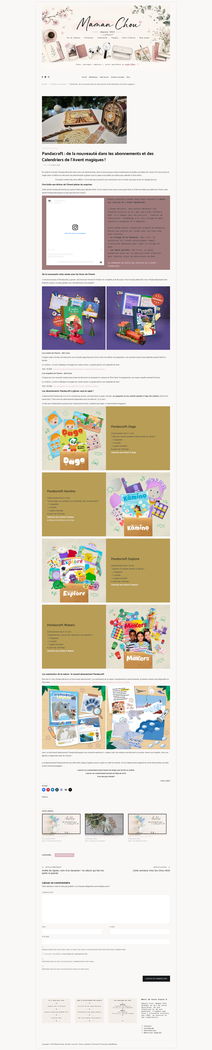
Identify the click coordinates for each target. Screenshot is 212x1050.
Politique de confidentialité (75, 954)
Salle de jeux (104, 77)
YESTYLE (122, 1005)
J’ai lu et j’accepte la (66, 954)
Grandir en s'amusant (50, 148)
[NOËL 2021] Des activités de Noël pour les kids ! (102, 836)
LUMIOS (122, 1010)
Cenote (86, 1044)
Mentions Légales (153, 1033)
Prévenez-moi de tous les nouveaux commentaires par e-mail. (68, 961)
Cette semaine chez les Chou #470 (140, 836)
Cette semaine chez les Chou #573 (54, 836)
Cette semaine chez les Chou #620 (151, 869)
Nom (43, 927)
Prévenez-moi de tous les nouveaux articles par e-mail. (66, 969)
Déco (128, 77)
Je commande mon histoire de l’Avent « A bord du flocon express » (80, 369)
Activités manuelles (117, 77)
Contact (148, 1026)
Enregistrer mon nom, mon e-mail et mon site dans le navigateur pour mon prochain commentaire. (84, 949)
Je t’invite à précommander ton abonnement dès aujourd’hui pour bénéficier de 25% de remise (90, 682)
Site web (45, 936)
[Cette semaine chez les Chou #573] (62, 824)
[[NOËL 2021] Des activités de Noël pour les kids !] (105, 824)
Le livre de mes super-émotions (89, 1006)
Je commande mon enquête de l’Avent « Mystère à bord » (76, 386)
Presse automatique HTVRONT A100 (56, 1012)
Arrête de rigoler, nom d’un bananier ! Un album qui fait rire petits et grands (73, 870)
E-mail (112, 927)
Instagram (149, 1028)
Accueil (84, 77)
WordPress (113, 1044)
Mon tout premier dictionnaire (89, 1018)
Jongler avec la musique (56, 1006)
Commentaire (48, 892)
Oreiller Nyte (56, 1018)
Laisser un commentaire (156, 979)
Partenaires (150, 1031)
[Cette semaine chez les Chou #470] (148, 824)
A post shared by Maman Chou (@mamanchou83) (75, 262)
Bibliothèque (93, 77)
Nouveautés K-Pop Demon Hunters (89, 1012)
